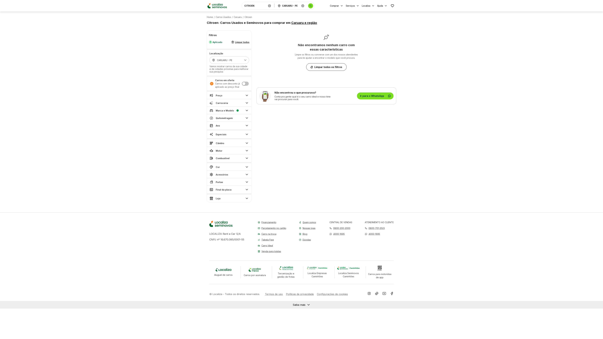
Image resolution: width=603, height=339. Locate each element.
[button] (337, 234)
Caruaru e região (304, 23)
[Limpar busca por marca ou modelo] (269, 5)
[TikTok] (377, 294)
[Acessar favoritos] (392, 6)
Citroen (248, 17)
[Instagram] (369, 294)
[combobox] (255, 5)
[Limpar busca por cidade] (302, 5)
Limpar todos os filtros (328, 67)
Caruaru (238, 17)
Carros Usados (223, 17)
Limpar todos (242, 42)
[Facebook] (392, 294)
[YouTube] (384, 294)
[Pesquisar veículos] (310, 5)
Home (210, 17)
